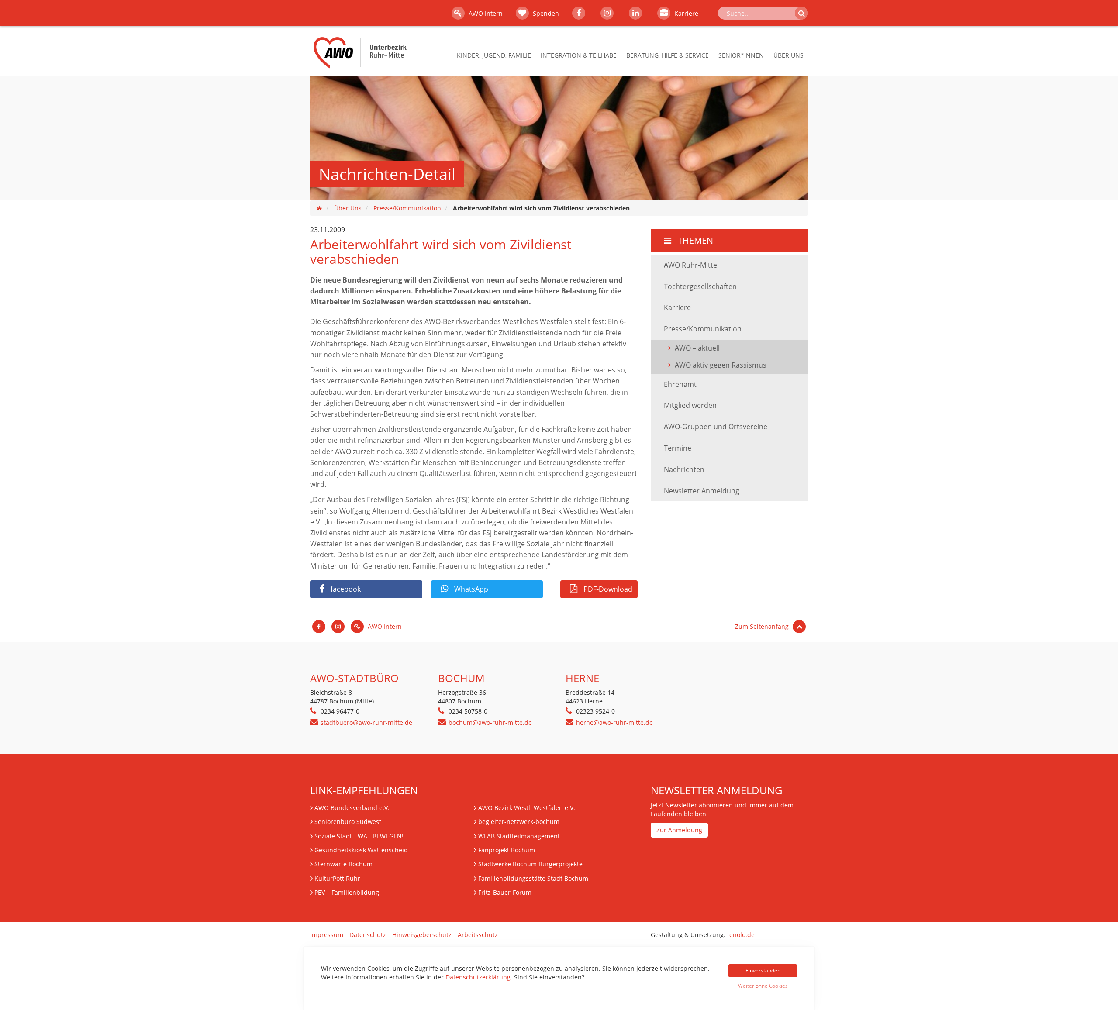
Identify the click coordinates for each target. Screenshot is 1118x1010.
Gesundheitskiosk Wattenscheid (361, 850)
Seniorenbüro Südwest (347, 821)
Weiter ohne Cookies (763, 985)
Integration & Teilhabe (579, 55)
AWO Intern (485, 13)
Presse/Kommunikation (407, 208)
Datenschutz (367, 935)
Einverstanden (762, 970)
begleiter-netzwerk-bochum (518, 821)
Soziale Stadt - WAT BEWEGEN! (359, 836)
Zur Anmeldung (679, 830)
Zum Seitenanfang (762, 626)
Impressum (326, 935)
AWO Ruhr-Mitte (690, 265)
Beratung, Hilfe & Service (667, 55)
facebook (345, 589)
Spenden (545, 13)
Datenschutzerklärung (478, 977)
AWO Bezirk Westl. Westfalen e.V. (526, 807)
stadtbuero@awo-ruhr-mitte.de (366, 722)
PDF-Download (607, 589)
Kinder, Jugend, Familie (494, 55)
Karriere (685, 13)
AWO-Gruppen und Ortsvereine (715, 426)
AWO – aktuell (697, 348)
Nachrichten (684, 469)
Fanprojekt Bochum (506, 850)
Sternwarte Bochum (343, 864)
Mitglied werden (690, 405)
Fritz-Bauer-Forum (504, 892)
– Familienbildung (346, 892)
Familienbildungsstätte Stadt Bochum (533, 878)
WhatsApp (470, 589)
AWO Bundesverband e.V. (352, 807)
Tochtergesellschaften (700, 286)
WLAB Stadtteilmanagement (519, 836)
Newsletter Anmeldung (701, 491)
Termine (677, 448)
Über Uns (788, 55)
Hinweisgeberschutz (422, 935)
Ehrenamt (680, 384)
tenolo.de (741, 935)
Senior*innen (741, 55)
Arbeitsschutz (478, 935)
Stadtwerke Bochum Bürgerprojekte (530, 864)
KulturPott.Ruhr (337, 878)
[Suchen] (801, 13)
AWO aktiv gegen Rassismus (720, 365)
